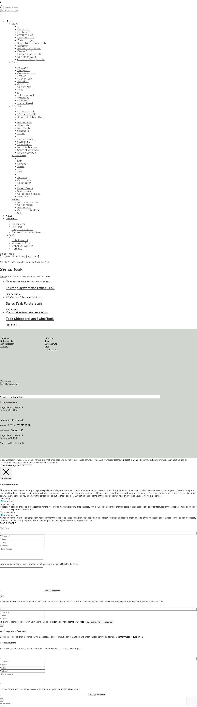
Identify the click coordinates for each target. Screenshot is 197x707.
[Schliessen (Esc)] (9, 703)
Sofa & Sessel (19, 155)
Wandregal (23, 98)
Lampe (21, 133)
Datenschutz (51, 343)
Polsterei (17, 226)
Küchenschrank (26, 114)
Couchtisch (23, 84)
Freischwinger (25, 40)
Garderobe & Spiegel (29, 194)
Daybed (21, 163)
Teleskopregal (25, 95)
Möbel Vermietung (22, 246)
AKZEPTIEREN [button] (24, 465)
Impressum (50, 349)
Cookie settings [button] (8, 465)
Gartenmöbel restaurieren (27, 232)
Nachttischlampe (27, 147)
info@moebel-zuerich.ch (12, 420)
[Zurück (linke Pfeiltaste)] (1, 706)
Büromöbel (24, 207)
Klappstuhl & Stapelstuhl (31, 43)
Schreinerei (18, 224)
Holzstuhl (23, 29)
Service (10, 235)
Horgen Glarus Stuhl (29, 54)
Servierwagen (25, 191)
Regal (20, 89)
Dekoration (23, 196)
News (9, 215)
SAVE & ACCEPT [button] (8, 523)
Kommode (23, 125)
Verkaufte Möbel (21, 243)
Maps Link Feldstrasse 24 (12, 443)
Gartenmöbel (25, 204)
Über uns (49, 338)
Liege (20, 169)
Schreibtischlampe (28, 150)
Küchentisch (24, 78)
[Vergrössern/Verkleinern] (1, 703)
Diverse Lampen (26, 152)
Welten (16, 199)
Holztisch (22, 67)
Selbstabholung (7, 341)
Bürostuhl (23, 45)
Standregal (23, 100)
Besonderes (24, 183)
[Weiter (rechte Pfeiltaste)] (4, 706)
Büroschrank (24, 122)
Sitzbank (22, 177)
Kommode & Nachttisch (31, 117)
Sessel (20, 166)
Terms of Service (76, 621)
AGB (47, 346)
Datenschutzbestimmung (125, 459)
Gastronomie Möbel (28, 210)
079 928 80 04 (23, 425)
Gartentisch (24, 87)
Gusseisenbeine (26, 73)
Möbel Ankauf (20, 240)
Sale (19, 213)
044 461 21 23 (17, 430)
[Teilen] (6, 703)
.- (30, 291)
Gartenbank (24, 180)
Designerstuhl (25, 37)
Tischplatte (23, 70)
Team (47, 341)
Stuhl (15, 24)
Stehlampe (23, 141)
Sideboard (23, 130)
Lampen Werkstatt (22, 229)
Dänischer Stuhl (26, 56)
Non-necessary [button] (7, 512)
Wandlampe (24, 144)
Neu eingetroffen (27, 202)
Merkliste (17, 248)
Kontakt (4, 346)
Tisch (14, 62)
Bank (20, 172)
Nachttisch (23, 128)
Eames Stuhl (24, 51)
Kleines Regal (25, 103)
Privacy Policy (57, 621)
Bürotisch (23, 81)
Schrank (16, 106)
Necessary (8, 501)
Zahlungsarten (7, 343)
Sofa (19, 161)
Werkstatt (11, 218)
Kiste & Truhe (25, 188)
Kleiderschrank (26, 111)
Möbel (9, 21)
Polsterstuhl (24, 32)
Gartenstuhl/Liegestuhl (31, 59)
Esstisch (21, 76)
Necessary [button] (5, 498)
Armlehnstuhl (25, 34)
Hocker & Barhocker (29, 48)
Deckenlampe (25, 139)
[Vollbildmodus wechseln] (4, 703)
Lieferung (5, 338)
